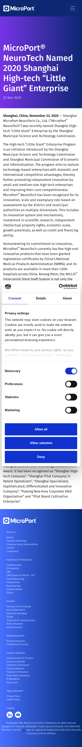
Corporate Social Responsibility (22, 544)
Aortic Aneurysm (15, 623)
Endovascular (13, 582)
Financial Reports (15, 668)
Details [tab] (41, 298)
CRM (9, 572)
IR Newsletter (13, 679)
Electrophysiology (15, 579)
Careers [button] (10, 708)
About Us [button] (11, 532)
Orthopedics (13, 568)
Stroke (10, 616)
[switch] (71, 384)
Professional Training (17, 644)
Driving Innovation (16, 641)
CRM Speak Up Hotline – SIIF (21, 575)
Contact (10, 547)
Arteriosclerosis (14, 627)
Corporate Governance (18, 665)
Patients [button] (11, 601)
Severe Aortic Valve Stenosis (21, 620)
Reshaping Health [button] (15, 635)
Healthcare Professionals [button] (19, 559)
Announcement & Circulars (20, 658)
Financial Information (17, 672)
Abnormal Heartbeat (17, 613)
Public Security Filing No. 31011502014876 (59, 726)
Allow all (41, 429)
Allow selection (41, 443)
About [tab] (67, 298)
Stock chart (12, 682)
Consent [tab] (14, 298)
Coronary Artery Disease (19, 606)
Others (10, 592)
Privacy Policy (13, 696)
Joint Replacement (16, 609)
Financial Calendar (16, 661)
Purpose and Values (16, 540)
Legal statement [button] (15, 691)
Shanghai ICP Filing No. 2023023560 (19, 726)
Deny (41, 457)
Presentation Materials (18, 675)
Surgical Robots (14, 589)
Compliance (12, 551)
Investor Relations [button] (16, 653)
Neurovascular (14, 585)
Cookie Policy (13, 699)
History (10, 537)
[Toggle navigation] (73, 8)
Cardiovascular (14, 565)
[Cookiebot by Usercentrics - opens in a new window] (59, 286)
